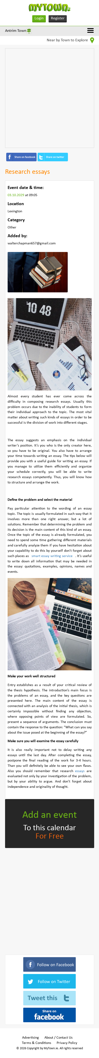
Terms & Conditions (36, 1043)
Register (57, 18)
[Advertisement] (49, 98)
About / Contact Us (58, 1038)
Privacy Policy (67, 1043)
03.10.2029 (16, 195)
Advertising (30, 1038)
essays (80, 771)
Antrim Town (15, 31)
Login (39, 18)
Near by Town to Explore (68, 40)
